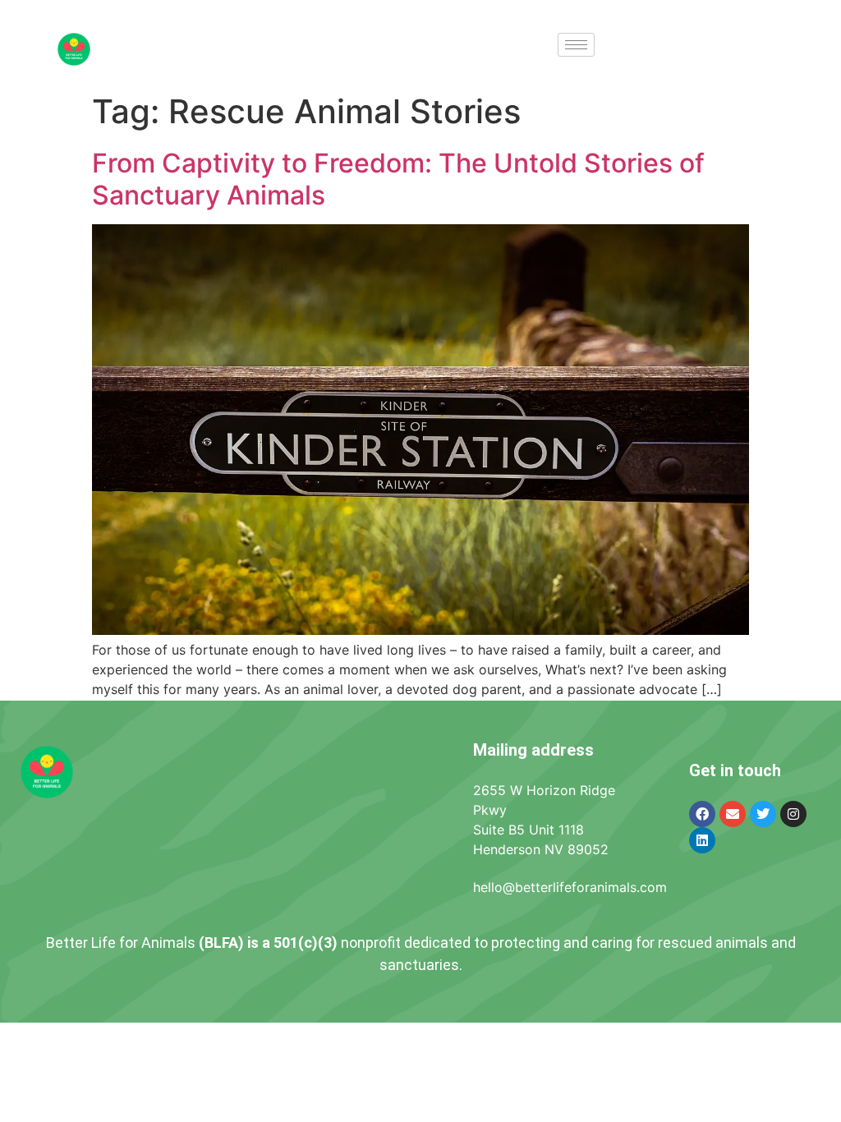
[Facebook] (702, 814)
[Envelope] (732, 814)
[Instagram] (793, 814)
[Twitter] (763, 814)
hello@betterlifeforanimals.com (570, 887)
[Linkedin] (702, 840)
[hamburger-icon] (576, 45)
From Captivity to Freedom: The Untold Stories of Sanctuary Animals (398, 178)
